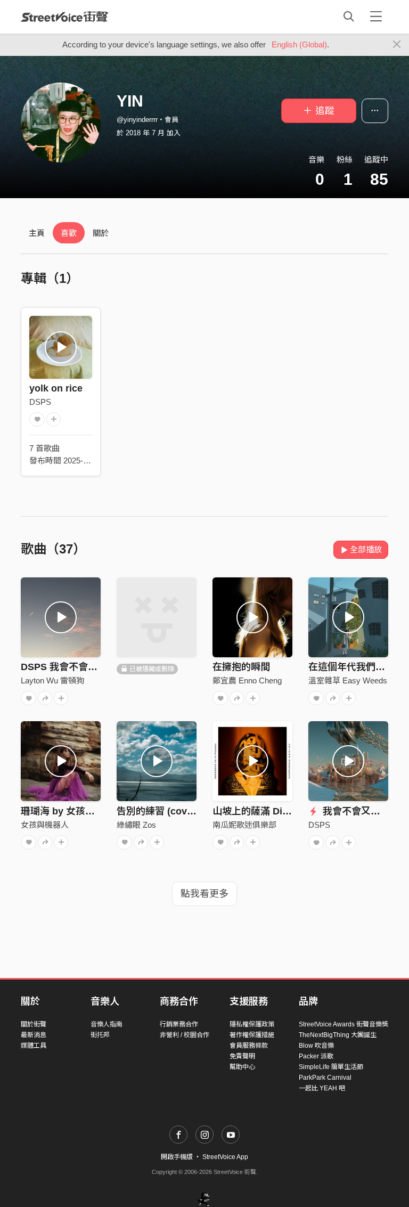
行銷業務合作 (179, 1024)
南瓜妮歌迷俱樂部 (244, 824)
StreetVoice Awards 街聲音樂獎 (343, 1024)
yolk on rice (56, 388)
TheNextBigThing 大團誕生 (338, 1035)
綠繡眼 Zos (136, 824)
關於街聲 (33, 1024)
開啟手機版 (177, 1157)
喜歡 (69, 233)
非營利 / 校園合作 (184, 1035)
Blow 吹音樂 (316, 1045)
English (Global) (299, 44)
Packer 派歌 (316, 1056)
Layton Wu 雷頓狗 (52, 680)
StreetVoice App (225, 1157)
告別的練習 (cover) (158, 811)
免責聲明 (242, 1056)
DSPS (40, 401)
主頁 (37, 233)
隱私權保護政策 (252, 1024)
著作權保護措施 (252, 1035)
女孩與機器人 (45, 824)
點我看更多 (204, 893)
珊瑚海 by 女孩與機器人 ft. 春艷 (89, 811)
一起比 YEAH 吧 (322, 1088)
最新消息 (33, 1035)
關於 (101, 233)
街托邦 (100, 1035)
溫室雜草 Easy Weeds (347, 680)
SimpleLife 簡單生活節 (331, 1067)
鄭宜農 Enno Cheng (247, 680)
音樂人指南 (106, 1024)
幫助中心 (242, 1067)
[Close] (397, 44)
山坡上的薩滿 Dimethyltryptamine (287, 811)
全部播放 (366, 549)
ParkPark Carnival (325, 1077)
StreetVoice (65, 16)
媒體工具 (33, 1045)
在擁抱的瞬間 (241, 667)
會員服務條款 (249, 1045)
